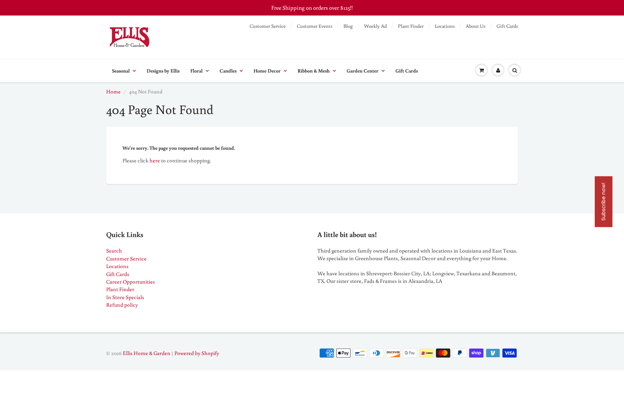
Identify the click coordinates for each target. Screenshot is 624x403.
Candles (228, 70)
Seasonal (121, 70)
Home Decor (267, 70)
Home (113, 91)
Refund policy (122, 304)
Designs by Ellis (163, 70)
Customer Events (314, 26)
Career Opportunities (130, 281)
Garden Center (362, 70)
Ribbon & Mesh (314, 70)
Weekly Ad (375, 26)
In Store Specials (125, 297)
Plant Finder (411, 26)
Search (114, 250)
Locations (445, 26)
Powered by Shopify (196, 353)
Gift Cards (507, 26)
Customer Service (268, 26)
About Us (475, 26)
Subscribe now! (603, 201)
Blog (348, 26)
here (155, 160)
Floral (196, 70)
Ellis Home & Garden (146, 353)
